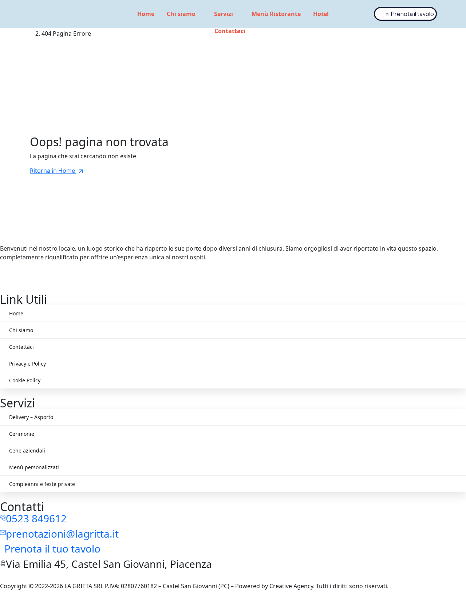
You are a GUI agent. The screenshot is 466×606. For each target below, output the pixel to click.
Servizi (223, 14)
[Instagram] (233, 271)
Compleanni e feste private (42, 484)
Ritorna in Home (53, 171)
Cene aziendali (27, 450)
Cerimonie (21, 433)
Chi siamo (181, 14)
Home (145, 14)
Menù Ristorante (276, 14)
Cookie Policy (24, 380)
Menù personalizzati (34, 467)
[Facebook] (233, 280)
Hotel (321, 14)
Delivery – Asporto (31, 417)
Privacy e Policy (27, 363)
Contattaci (229, 31)
